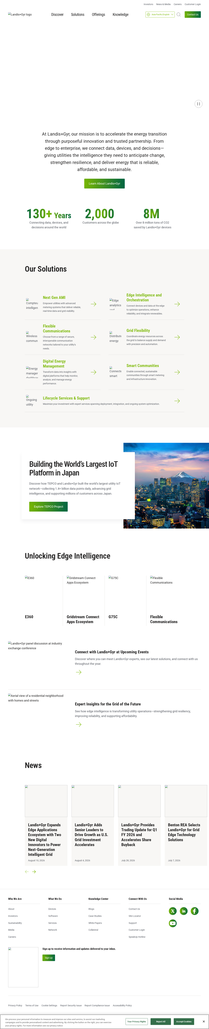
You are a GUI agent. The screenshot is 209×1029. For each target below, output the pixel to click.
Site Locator (135, 916)
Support (133, 923)
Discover (57, 14)
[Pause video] (198, 104)
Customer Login (193, 4)
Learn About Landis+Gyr (104, 183)
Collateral (93, 930)
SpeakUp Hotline (137, 937)
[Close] (203, 1021)
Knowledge (120, 14)
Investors (148, 4)
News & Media (163, 4)
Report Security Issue (71, 1005)
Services (52, 923)
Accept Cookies (184, 1021)
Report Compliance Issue (97, 1005)
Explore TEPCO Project (48, 506)
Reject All (160, 1021)
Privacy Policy (15, 1005)
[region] (104, 1021)
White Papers (95, 923)
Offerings (98, 14)
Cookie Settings (49, 1005)
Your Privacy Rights (136, 1021)
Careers (178, 4)
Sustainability (15, 923)
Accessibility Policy (122, 1005)
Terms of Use (31, 1005)
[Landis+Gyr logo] (21, 14)
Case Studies (95, 916)
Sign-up (49, 957)
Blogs (91, 909)
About (11, 909)
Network (52, 930)
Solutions (77, 14)
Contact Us (192, 14)
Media (11, 930)
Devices (52, 909)
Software (53, 916)
